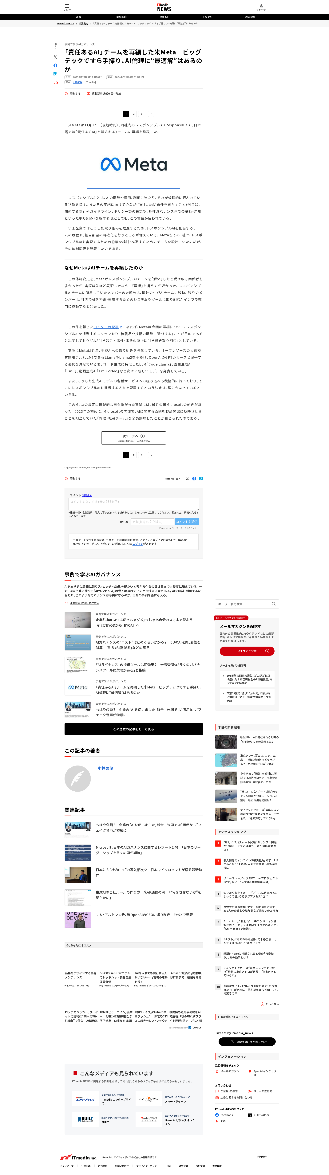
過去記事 (250, 16)
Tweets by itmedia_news (234, 1033)
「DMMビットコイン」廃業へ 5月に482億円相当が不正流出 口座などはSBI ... (116, 1016)
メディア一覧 (67, 1165)
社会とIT (164, 16)
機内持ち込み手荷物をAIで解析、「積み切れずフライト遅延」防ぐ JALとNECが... (186, 1016)
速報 (78, 16)
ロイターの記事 (106, 326)
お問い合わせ (122, 1165)
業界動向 (121, 16)
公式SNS (86, 1165)
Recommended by (178, 1027)
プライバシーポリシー (147, 1165)
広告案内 (102, 1165)
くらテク (207, 16)
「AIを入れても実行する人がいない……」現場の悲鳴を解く (151, 977)
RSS (169, 1165)
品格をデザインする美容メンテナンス (80, 975)
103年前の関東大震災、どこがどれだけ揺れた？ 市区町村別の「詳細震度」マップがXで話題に (249, 679)
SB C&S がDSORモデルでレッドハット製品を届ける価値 (115, 977)
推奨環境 (217, 1165)
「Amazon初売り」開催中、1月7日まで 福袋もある (186, 975)
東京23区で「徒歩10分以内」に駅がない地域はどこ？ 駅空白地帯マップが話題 (249, 697)
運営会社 (183, 1165)
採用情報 (200, 1165)
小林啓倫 (105, 768)
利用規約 (262, 1156)
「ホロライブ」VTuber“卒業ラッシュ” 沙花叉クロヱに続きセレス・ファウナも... (151, 1016)
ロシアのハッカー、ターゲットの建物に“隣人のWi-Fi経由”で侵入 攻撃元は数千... (81, 1016)
